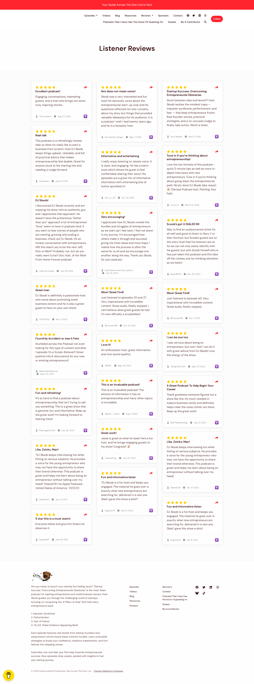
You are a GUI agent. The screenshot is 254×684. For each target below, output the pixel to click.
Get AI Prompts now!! (127, 372)
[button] (164, 310)
